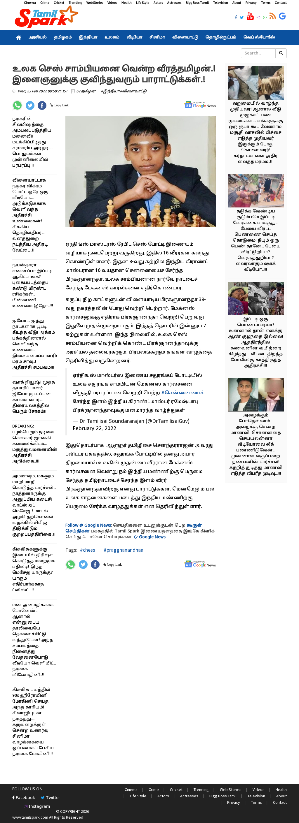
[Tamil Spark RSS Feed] (273, 16)
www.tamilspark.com (30, 817)
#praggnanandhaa (122, 549)
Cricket (59, 2)
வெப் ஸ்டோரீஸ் (259, 37)
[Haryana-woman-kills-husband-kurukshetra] (258, 299)
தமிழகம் (63, 37)
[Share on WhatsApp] (17, 105)
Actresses (174, 2)
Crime (44, 2)
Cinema (30, 2)
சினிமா (157, 37)
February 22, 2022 (94, 429)
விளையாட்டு (185, 37)
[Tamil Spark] (45, 17)
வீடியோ (134, 37)
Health (126, 2)
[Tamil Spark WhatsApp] (265, 18)
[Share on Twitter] (30, 105)
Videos (112, 2)
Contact (281, 2)
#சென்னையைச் (182, 393)
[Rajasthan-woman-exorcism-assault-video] (258, 191)
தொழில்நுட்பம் (221, 37)
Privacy (251, 2)
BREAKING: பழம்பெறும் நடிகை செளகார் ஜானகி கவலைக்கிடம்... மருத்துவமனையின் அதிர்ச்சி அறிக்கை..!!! (35, 444)
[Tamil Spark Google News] (282, 16)
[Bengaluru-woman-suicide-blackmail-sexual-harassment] (258, 395)
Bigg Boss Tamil (197, 2)
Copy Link (61, 105)
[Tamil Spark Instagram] (258, 18)
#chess (87, 549)
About (236, 2)
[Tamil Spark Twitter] (242, 18)
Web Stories (94, 2)
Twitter (52, 798)
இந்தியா (88, 37)
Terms (265, 2)
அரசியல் (38, 37)
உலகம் (112, 37)
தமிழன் (88, 91)
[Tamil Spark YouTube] (250, 16)
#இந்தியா (110, 91)
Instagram (38, 806)
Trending (75, 2)
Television (220, 2)
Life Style (142, 2)
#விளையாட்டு (133, 91)
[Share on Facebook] (42, 105)
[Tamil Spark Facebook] (236, 18)
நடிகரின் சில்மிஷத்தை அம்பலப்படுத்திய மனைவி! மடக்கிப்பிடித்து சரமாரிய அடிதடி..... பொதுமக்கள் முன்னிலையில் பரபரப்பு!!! (32, 142)
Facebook (25, 798)
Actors (158, 2)
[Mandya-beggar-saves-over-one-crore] (258, 83)
